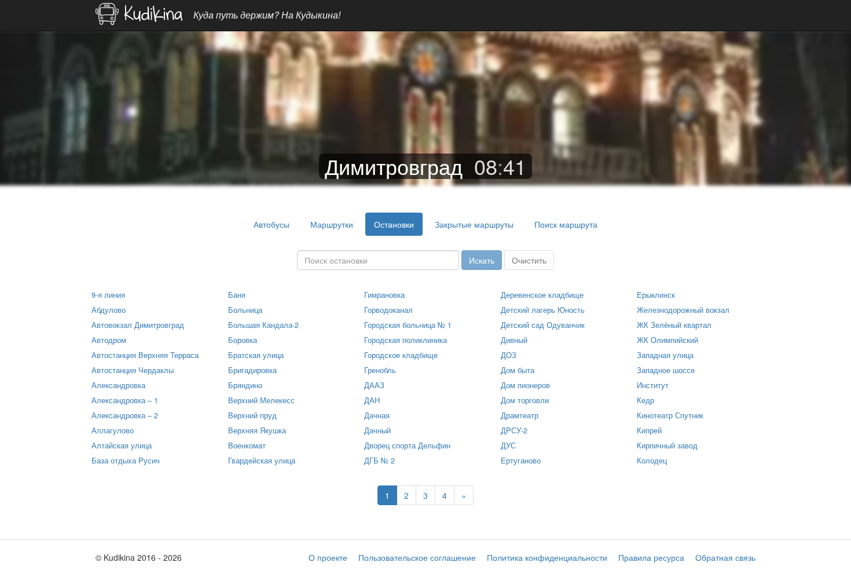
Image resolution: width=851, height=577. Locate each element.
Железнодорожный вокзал (683, 310)
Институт (653, 385)
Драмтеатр (519, 415)
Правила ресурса (651, 557)
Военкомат (247, 445)
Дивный (514, 340)
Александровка (118, 385)
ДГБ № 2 (379, 460)
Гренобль (380, 370)
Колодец (652, 460)
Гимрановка (384, 295)
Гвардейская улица (261, 460)
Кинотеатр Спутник (670, 415)
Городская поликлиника (405, 340)
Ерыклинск (656, 295)
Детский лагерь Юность (543, 310)
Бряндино (245, 385)
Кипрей (649, 430)
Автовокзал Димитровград (137, 325)
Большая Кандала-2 (263, 325)
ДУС (508, 445)
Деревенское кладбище (542, 295)
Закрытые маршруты (474, 224)
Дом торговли (525, 400)
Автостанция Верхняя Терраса (145, 355)
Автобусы (271, 224)
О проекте (328, 557)
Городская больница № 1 (408, 325)
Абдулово (108, 310)
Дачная (377, 415)
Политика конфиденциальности (547, 557)
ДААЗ (374, 385)
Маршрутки (331, 224)
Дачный (377, 430)
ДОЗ (508, 355)
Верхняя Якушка (257, 430)
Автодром (108, 340)
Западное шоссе (666, 370)
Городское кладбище (401, 355)
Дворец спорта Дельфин (407, 445)
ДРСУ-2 (514, 430)
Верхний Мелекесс (261, 400)
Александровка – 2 (124, 415)
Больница (245, 310)
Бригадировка (252, 370)
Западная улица (665, 355)
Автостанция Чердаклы (132, 370)
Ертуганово (521, 460)
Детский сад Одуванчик (543, 325)
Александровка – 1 (124, 400)
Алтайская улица (121, 445)
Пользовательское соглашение (417, 557)
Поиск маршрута (565, 224)
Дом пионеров (525, 385)
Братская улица (256, 355)
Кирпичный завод (667, 445)
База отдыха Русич (125, 460)
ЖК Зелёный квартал (674, 325)
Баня (236, 295)
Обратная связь (725, 557)
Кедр (645, 400)
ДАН (372, 400)
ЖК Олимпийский (667, 340)
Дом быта (517, 370)
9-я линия (108, 295)
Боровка (242, 340)
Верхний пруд (252, 415)
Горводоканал (388, 310)
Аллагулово (112, 430)
